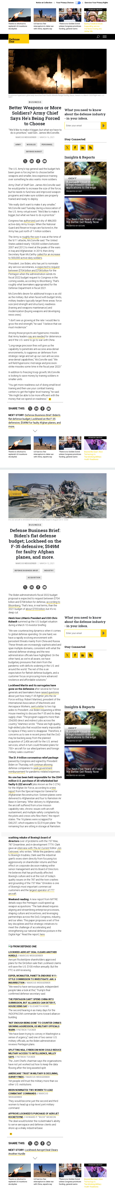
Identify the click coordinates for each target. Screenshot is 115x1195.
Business (35, 102)
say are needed (36, 336)
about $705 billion (35, 608)
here (42, 934)
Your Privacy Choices (65, 3)
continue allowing (43, 764)
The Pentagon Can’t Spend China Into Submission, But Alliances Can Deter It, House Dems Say (32, 1003)
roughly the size (30, 236)
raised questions (50, 692)
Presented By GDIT (74, 191)
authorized (29, 220)
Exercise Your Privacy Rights (96, 3)
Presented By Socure (75, 226)
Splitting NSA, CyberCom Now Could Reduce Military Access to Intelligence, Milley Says (34, 1053)
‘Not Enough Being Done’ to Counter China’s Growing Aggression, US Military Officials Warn (34, 1026)
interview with (33, 848)
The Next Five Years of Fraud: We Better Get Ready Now (84, 221)
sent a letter (37, 706)
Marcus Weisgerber (26, 137)
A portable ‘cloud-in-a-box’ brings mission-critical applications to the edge (82, 184)
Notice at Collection (44, 3)
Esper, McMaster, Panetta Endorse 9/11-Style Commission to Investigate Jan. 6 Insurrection (32, 979)
